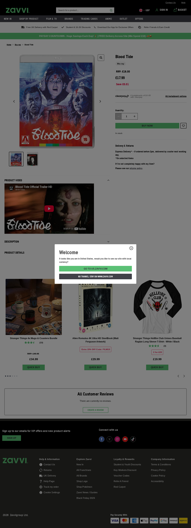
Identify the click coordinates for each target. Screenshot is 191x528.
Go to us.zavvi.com (95, 269)
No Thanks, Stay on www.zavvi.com (95, 276)
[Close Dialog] (131, 248)
